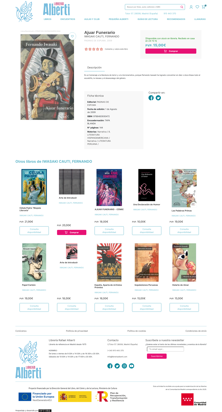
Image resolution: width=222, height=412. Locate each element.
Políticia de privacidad (77, 331)
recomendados (176, 19)
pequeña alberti (118, 19)
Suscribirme (157, 356)
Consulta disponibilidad (34, 230)
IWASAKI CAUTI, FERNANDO (32, 215)
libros (47, 19)
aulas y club (92, 19)
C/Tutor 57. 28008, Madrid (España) (122, 344)
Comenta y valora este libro (116, 49)
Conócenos (20, 331)
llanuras (200, 19)
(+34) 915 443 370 (115, 350)
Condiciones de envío (196, 331)
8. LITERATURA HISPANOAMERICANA (46, 31)
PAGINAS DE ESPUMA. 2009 (98, 40)
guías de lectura (148, 19)
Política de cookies (136, 331)
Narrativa (28, 31)
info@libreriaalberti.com (117, 357)
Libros (23, 31)
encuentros (68, 19)
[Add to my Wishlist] (72, 36)
